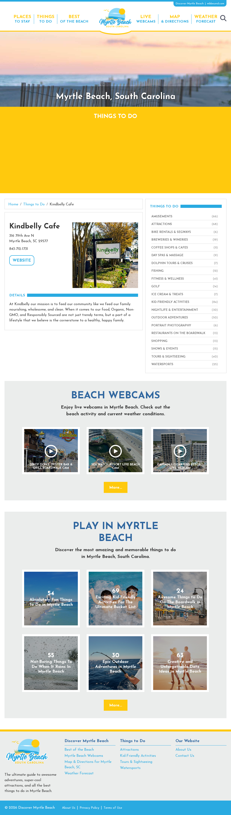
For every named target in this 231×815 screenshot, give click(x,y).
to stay (22, 19)
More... (115, 488)
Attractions (129, 750)
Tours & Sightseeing (136, 762)
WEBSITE (22, 261)
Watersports (130, 768)
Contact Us (185, 756)
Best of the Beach (79, 750)
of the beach (74, 19)
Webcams (145, 19)
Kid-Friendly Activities (138, 756)
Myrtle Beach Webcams (84, 756)
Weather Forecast (79, 773)
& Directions (175, 19)
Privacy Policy (89, 808)
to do (45, 19)
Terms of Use (113, 808)
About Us (183, 750)
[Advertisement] (115, 154)
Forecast (205, 19)
